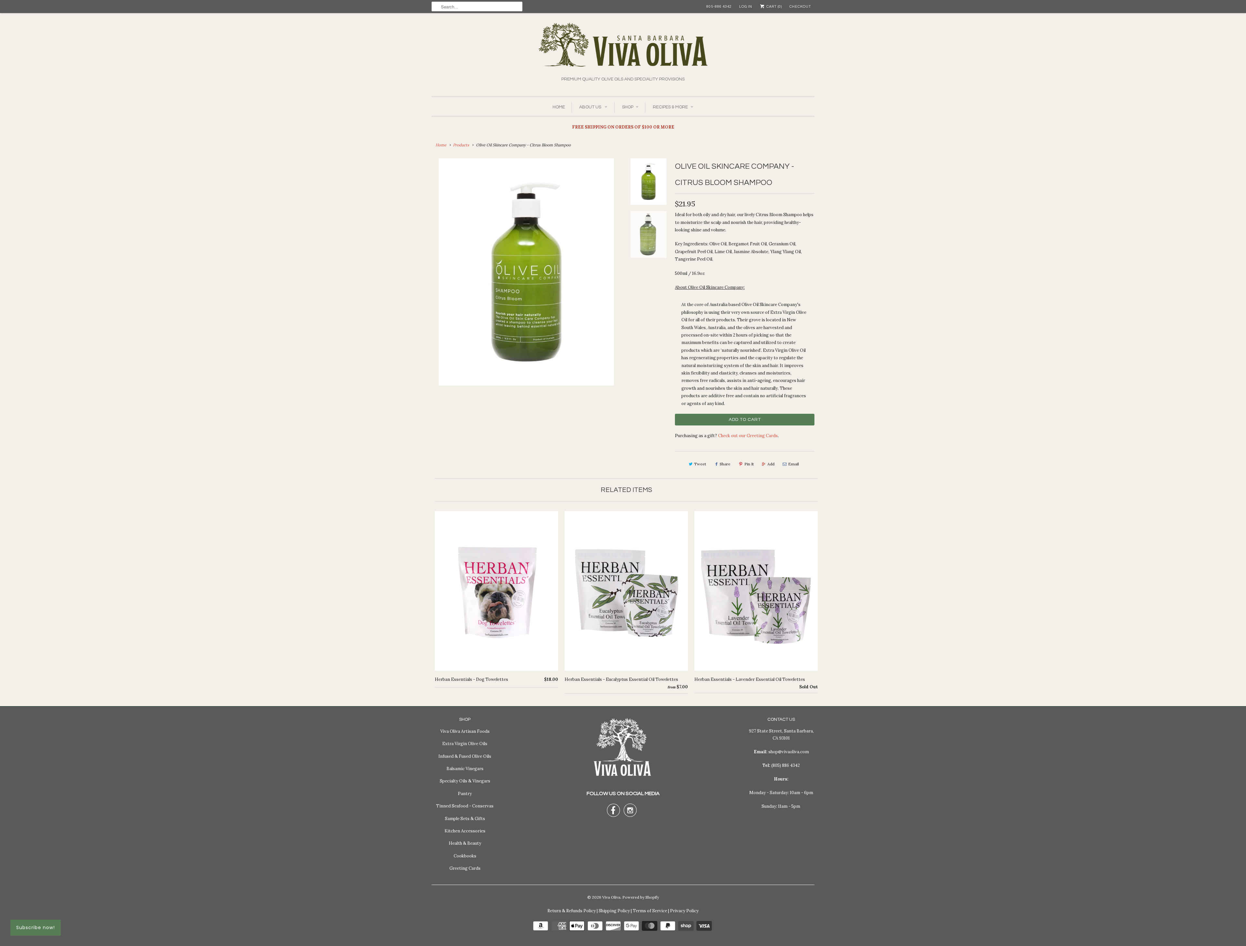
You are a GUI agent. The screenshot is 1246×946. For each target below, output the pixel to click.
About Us (590, 107)
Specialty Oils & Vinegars (465, 781)
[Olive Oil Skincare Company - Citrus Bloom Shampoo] (526, 272)
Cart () (773, 6)
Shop (627, 107)
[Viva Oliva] (623, 49)
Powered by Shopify (640, 897)
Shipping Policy (614, 911)
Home (559, 107)
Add (771, 463)
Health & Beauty (465, 843)
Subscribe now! (35, 927)
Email (793, 463)
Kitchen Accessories (465, 831)
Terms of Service (650, 911)
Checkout (800, 6)
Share (725, 463)
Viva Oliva (611, 897)
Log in (745, 6)
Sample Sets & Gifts (465, 818)
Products (461, 144)
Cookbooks (465, 856)
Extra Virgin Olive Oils (464, 743)
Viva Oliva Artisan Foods (465, 731)
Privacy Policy (684, 911)
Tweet (700, 463)
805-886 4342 (719, 6)
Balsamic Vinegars (464, 768)
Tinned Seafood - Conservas (465, 806)
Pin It (749, 463)
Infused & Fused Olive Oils (464, 756)
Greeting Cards (465, 868)
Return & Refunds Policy (571, 911)
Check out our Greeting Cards (748, 435)
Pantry (465, 793)
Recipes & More (670, 107)
